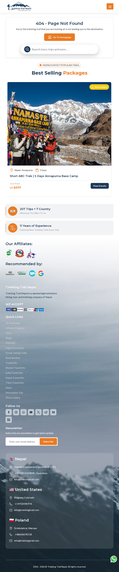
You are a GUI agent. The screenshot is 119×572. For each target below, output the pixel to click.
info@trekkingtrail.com (26, 479)
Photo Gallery (13, 397)
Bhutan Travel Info (15, 367)
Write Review (13, 322)
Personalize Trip (14, 392)
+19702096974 (23, 503)
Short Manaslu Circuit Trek (29, 176)
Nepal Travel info (15, 377)
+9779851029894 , (25, 473)
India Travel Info (14, 372)
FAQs (9, 332)
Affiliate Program (15, 327)
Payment (10, 342)
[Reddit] (46, 412)
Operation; (42, 473)
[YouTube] (31, 412)
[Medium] (53, 412)
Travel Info (11, 362)
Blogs (9, 337)
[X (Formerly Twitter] (38, 412)
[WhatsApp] (23, 412)
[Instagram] (16, 412)
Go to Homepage (62, 37)
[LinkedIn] (9, 420)
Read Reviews (13, 357)
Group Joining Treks (16, 352)
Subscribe (48, 441)
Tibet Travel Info (15, 382)
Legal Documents (15, 347)
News (9, 387)
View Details (99, 186)
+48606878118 (23, 534)
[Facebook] (9, 412)
